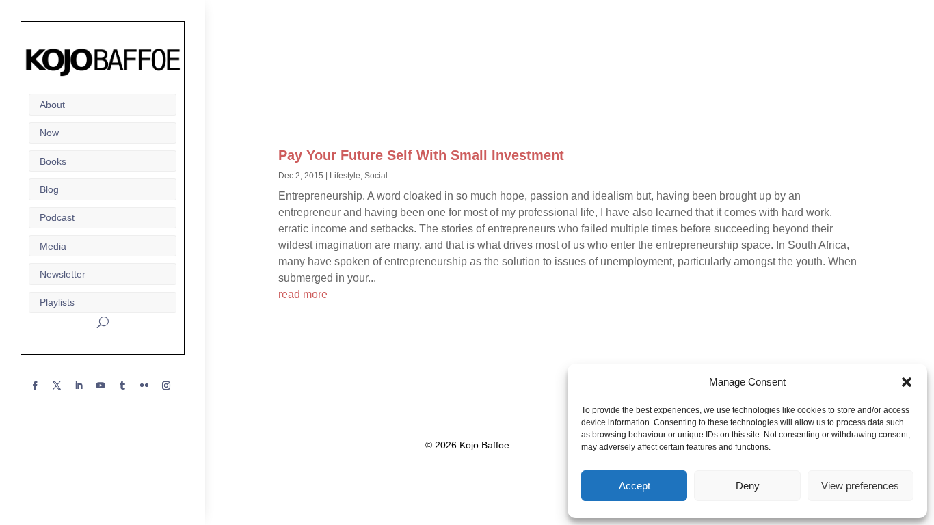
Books (53, 161)
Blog (49, 189)
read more (303, 294)
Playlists (57, 302)
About (52, 104)
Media (53, 246)
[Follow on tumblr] (122, 385)
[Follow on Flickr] (144, 385)
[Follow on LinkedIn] (78, 385)
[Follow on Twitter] (57, 385)
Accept (634, 486)
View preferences (860, 486)
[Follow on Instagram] (166, 385)
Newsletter (62, 274)
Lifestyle (345, 175)
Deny (748, 486)
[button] (906, 382)
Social (376, 175)
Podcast (57, 217)
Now (49, 132)
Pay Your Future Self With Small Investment (421, 155)
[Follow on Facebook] (35, 385)
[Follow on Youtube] (100, 385)
